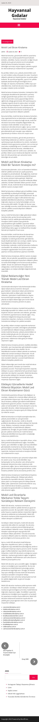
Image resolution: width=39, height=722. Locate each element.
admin (3, 52)
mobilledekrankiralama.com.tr (13, 614)
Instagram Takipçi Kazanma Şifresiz (21, 684)
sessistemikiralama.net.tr (11, 607)
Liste (10, 688)
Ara (7, 671)
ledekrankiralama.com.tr (11, 609)
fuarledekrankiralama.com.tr (13, 622)
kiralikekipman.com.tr (10, 624)
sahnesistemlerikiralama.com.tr (14, 629)
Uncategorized (7, 42)
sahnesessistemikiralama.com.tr (14, 618)
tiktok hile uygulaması (16, 694)
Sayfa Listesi (12, 691)
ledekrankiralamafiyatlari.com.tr (14, 620)
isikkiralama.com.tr (9, 627)
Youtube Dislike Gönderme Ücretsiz (21, 697)
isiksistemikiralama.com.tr (12, 611)
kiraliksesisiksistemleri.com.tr (13, 616)
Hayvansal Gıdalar (19, 12)
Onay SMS (25, 659)
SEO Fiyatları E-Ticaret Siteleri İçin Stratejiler (9, 653)
